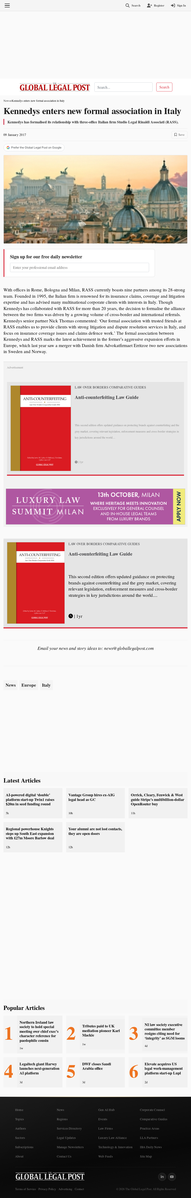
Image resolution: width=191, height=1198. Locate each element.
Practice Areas (149, 1128)
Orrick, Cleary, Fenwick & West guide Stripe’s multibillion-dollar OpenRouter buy (157, 799)
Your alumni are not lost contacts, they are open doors (95, 831)
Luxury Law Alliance (112, 1138)
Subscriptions (24, 1147)
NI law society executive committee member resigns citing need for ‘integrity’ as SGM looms (165, 1031)
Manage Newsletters (70, 1147)
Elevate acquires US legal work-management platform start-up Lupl (164, 1068)
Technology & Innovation (115, 1147)
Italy (46, 685)
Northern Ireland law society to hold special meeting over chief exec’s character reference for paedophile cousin (39, 1031)
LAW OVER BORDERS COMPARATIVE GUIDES (110, 387)
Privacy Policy (47, 1189)
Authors (20, 1128)
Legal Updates (66, 1138)
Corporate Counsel (152, 1110)
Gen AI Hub (106, 1110)
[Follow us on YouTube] (172, 1177)
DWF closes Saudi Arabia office (96, 1066)
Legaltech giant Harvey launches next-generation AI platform (39, 1068)
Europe (28, 685)
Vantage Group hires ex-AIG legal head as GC (91, 797)
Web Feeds (105, 1156)
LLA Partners (149, 1138)
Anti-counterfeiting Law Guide (107, 397)
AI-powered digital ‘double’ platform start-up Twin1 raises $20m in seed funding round (30, 799)
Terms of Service (25, 1189)
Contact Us (64, 1156)
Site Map (146, 1156)
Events (102, 1119)
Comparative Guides (153, 1119)
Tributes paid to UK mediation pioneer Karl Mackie (101, 1030)
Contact (79, 1189)
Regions (62, 1119)
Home (19, 1110)
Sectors (20, 1138)
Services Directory (69, 1128)
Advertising (65, 1189)
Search (164, 86)
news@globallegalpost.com (129, 648)
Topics (19, 1119)
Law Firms (105, 1128)
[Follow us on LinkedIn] (162, 1177)
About (19, 1156)
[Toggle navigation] (7, 6)
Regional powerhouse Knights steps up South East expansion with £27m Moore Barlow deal (30, 833)
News (6, 100)
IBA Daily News (151, 1147)
